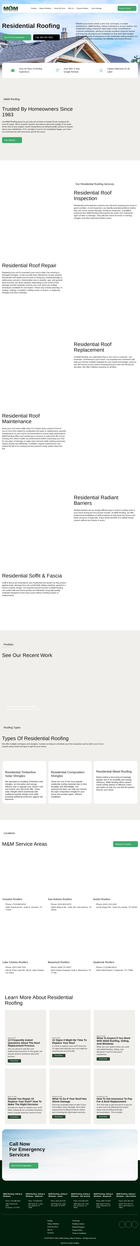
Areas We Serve (59, 8)
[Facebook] (122, 1224)
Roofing (33, 8)
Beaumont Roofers (59, 962)
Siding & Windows (45, 8)
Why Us (71, 8)
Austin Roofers (101, 899)
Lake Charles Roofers (15, 962)
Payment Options (82, 8)
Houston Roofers (12, 899)
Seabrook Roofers (103, 962)
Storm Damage (96, 8)
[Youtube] (135, 1224)
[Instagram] (128, 1224)
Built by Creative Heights (70, 1243)
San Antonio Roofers (60, 899)
